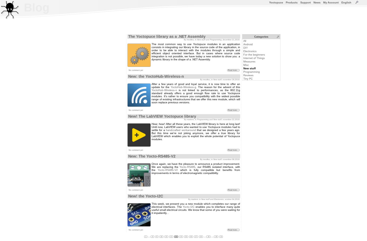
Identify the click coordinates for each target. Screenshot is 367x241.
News (317, 2)
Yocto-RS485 (187, 166)
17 (196, 237)
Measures (249, 61)
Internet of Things (254, 58)
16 (191, 237)
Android (248, 44)
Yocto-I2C (189, 206)
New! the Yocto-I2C (145, 196)
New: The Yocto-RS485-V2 (151, 156)
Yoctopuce (276, 2)
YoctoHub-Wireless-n (164, 90)
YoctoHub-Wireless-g (183, 87)
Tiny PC (248, 78)
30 (216, 237)
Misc (246, 64)
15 (186, 237)
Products (292, 2)
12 (171, 237)
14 (181, 237)
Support (305, 2)
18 (201, 237)
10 (161, 237)
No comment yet (136, 70)
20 (208, 237)
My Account (331, 2)
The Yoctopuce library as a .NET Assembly (166, 36)
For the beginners (254, 54)
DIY (245, 47)
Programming (251, 71)
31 (221, 237)
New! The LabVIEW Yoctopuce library (162, 116)
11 (166, 237)
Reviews (248, 75)
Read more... (233, 70)
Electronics (250, 51)
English (346, 2)
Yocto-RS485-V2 (168, 169)
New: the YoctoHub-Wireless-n (156, 76)
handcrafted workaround (181, 130)
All (244, 40)
